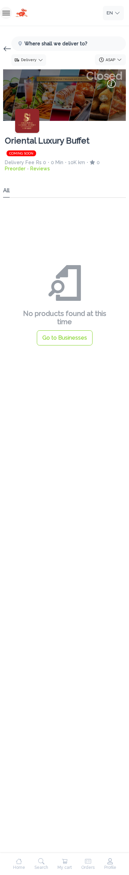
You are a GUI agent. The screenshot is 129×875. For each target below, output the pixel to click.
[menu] (6, 13)
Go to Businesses (64, 337)
